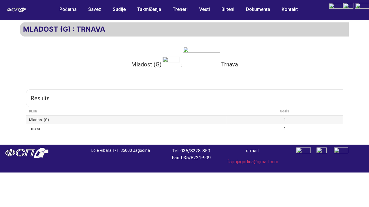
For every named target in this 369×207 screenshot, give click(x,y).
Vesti (204, 9)
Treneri (180, 9)
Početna (68, 9)
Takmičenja (149, 9)
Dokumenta (258, 9)
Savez (94, 9)
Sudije (119, 9)
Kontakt (290, 9)
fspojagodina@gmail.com (252, 161)
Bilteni (227, 9)
